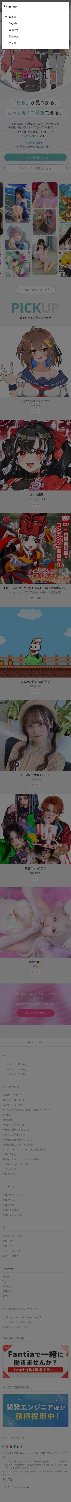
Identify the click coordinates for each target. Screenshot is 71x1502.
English (13, 23)
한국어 (12, 43)
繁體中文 (13, 36)
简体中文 (13, 30)
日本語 (12, 16)
